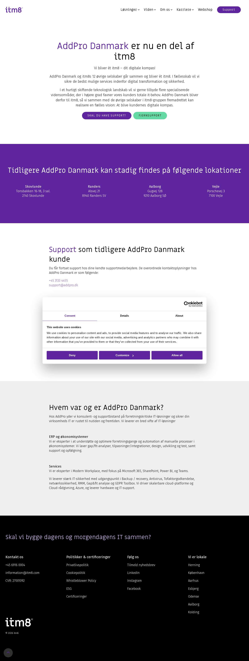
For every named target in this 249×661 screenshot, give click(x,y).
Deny (72, 355)
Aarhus (193, 581)
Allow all (177, 355)
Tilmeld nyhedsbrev (141, 565)
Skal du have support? (106, 115)
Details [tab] (124, 315)
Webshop (205, 10)
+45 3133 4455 (58, 281)
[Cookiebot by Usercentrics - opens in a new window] (187, 304)
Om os (165, 10)
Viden (148, 10)
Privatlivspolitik (77, 565)
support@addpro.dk (63, 285)
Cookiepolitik (75, 573)
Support (229, 9)
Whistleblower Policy (81, 581)
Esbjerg (193, 589)
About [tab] (179, 315)
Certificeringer (76, 596)
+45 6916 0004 (15, 565)
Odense (193, 596)
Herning (194, 565)
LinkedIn (133, 573)
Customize (122, 355)
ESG (69, 589)
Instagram (134, 581)
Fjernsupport (150, 115)
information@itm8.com (22, 573)
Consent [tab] (70, 315)
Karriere (184, 10)
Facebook (134, 589)
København (196, 573)
